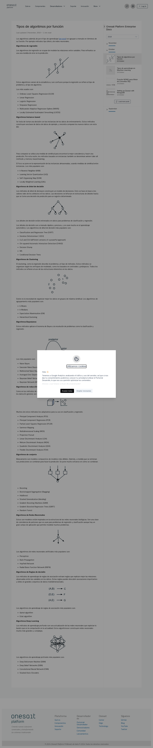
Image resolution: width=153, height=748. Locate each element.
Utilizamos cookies (76, 366)
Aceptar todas (67, 391)
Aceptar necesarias (83, 391)
